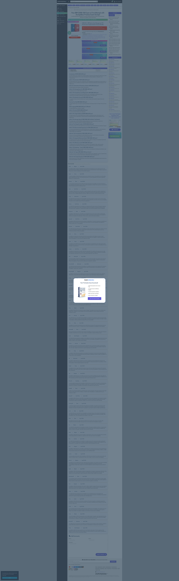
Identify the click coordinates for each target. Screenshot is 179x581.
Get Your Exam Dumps (94, 298)
